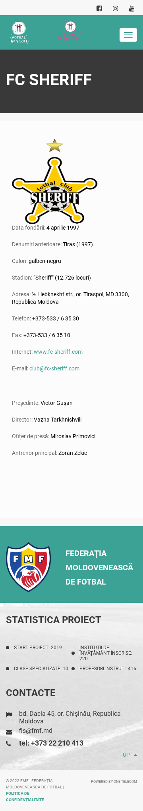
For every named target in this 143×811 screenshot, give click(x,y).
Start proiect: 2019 (38, 647)
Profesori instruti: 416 (107, 668)
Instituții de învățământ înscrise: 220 (105, 653)
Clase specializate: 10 (41, 668)
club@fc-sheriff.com (54, 368)
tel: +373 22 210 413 (51, 743)
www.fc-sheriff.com (58, 352)
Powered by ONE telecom (114, 782)
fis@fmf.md (35, 730)
